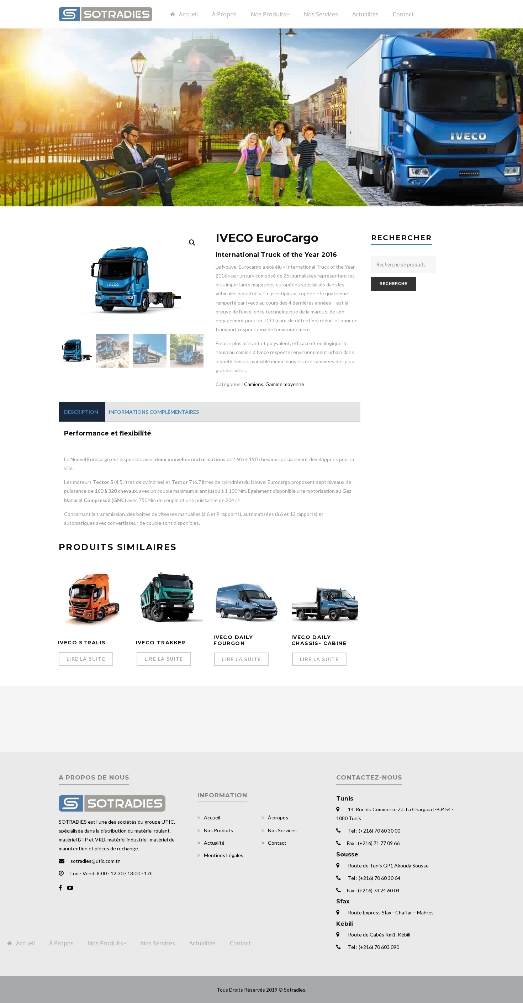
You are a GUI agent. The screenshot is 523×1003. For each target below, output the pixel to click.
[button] (192, 242)
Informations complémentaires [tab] (154, 412)
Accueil (212, 817)
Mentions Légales (223, 855)
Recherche (394, 283)
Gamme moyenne (284, 384)
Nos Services (282, 830)
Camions (253, 384)
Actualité (214, 843)
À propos (278, 817)
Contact (277, 843)
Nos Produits (218, 830)
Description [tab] (81, 412)
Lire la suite (86, 659)
